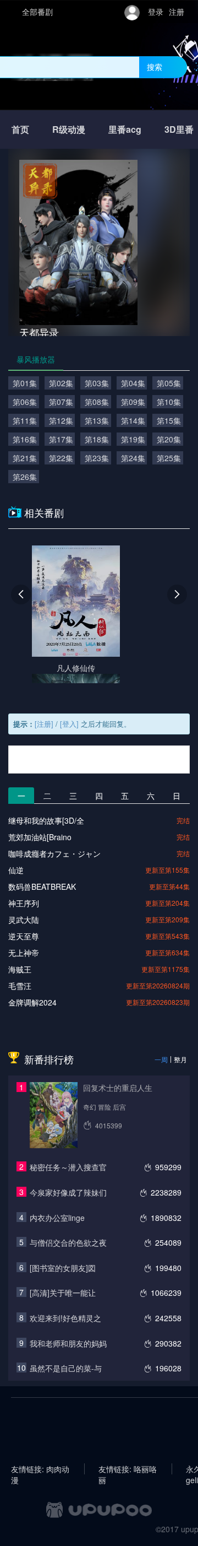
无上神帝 (23, 952)
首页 (20, 129)
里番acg (124, 129)
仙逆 (16, 869)
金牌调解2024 (32, 1002)
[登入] (69, 723)
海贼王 (19, 969)
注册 (176, 11)
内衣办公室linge (57, 1217)
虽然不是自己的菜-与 (66, 1368)
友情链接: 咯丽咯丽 (127, 1468)
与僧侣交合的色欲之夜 (68, 1242)
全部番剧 (37, 11)
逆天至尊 (23, 936)
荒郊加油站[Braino (40, 836)
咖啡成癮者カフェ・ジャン (54, 853)
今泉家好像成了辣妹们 (68, 1192)
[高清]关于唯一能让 (63, 1292)
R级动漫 (68, 129)
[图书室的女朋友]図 (63, 1267)
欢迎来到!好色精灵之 (65, 1317)
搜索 (154, 66)
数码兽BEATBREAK (42, 886)
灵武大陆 (23, 919)
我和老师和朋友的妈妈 (68, 1343)
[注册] (44, 723)
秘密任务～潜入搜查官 (68, 1166)
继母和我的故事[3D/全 (46, 820)
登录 (155, 11)
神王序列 (23, 903)
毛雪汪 (19, 985)
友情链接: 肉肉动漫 (40, 1468)
